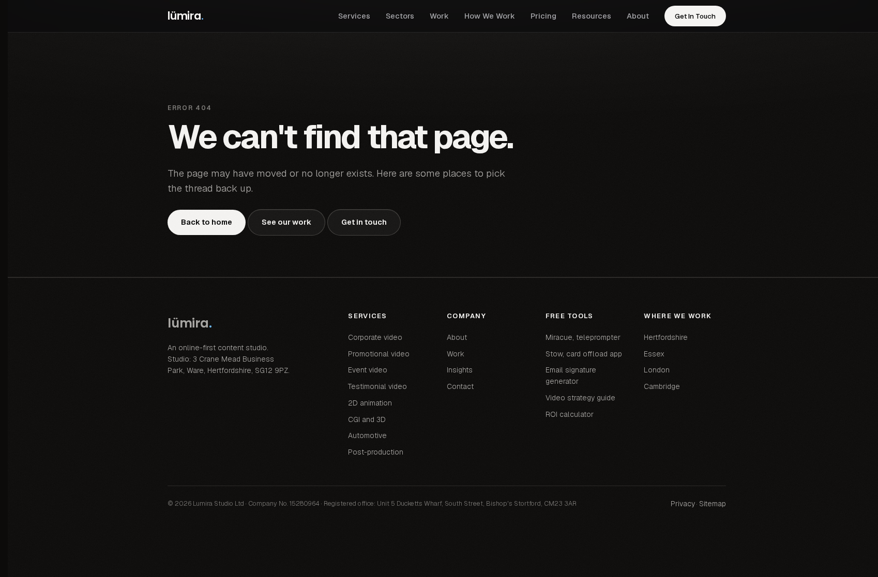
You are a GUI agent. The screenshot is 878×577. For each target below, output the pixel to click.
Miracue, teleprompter (583, 337)
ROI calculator (570, 414)
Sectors (400, 16)
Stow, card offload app (584, 353)
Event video (367, 370)
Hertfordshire (666, 337)
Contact (460, 386)
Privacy (683, 503)
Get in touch (364, 222)
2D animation (370, 403)
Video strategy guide (580, 397)
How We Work (489, 16)
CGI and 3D (367, 419)
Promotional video (379, 353)
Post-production (375, 452)
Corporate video (375, 337)
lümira (186, 15)
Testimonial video (377, 386)
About (638, 16)
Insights (460, 370)
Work (439, 16)
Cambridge (662, 386)
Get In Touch (695, 16)
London (657, 370)
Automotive (367, 435)
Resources (591, 16)
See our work (286, 222)
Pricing (543, 16)
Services (354, 16)
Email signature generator (571, 375)
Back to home (206, 222)
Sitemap (712, 503)
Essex (654, 353)
